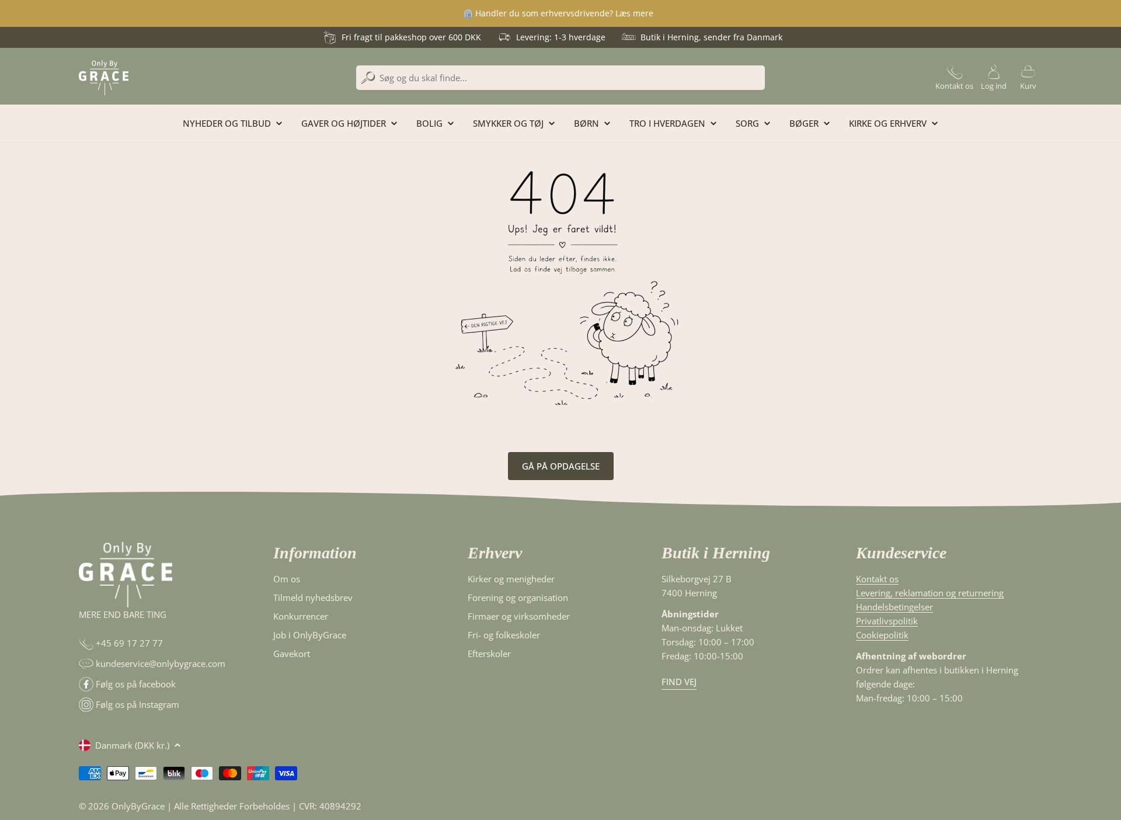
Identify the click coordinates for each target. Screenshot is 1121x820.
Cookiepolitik (882, 635)
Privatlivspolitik (887, 621)
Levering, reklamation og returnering (930, 593)
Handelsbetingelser (894, 607)
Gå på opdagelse (561, 466)
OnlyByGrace (138, 806)
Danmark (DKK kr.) (132, 745)
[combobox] (560, 77)
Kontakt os (877, 579)
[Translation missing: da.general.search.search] (368, 78)
